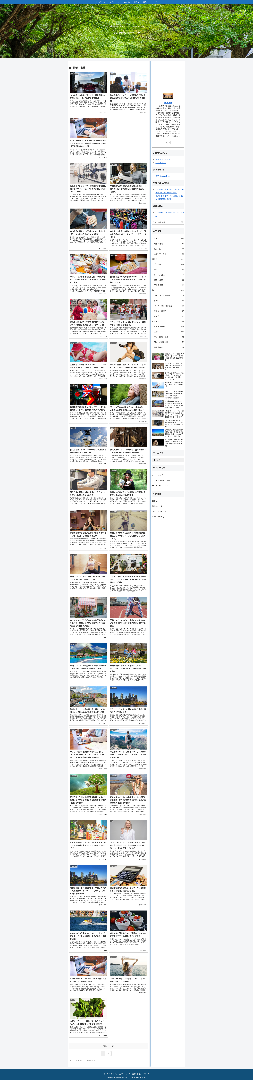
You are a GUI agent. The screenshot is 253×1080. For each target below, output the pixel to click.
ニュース (127, 1074)
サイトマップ (157, 475)
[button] (182, 222)
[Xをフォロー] (169, 142)
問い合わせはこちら (160, 485)
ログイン (155, 501)
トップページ (108, 1074)
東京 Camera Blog (163, 176)
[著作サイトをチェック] (166, 142)
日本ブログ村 (161, 162)
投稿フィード (157, 506)
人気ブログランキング (164, 159)
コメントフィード (159, 511)
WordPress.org (158, 516)
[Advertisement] (128, 130)
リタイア (146, 1074)
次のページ (108, 1045)
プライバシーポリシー (161, 480)
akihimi (168, 102)
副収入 (134, 1074)
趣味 (140, 1074)
